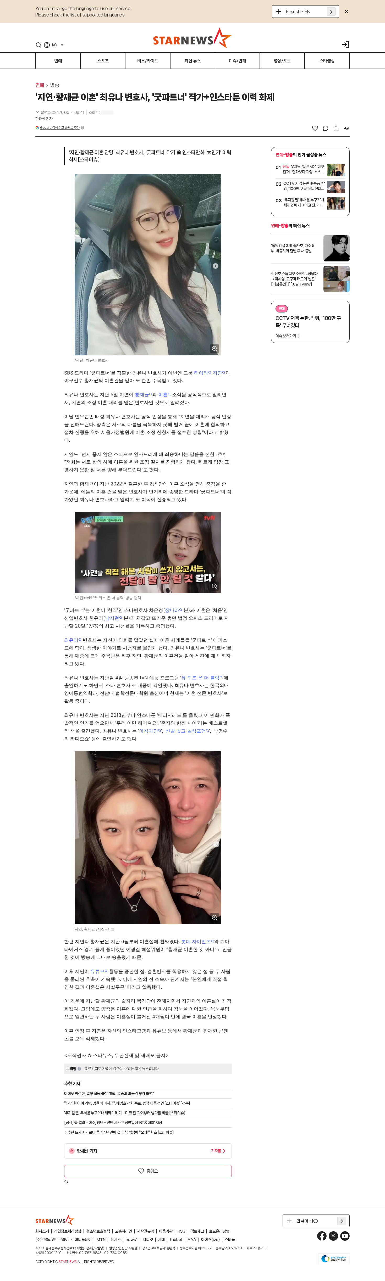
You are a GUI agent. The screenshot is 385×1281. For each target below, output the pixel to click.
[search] (38, 45)
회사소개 (42, 1231)
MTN (101, 1240)
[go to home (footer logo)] (55, 1220)
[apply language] (331, 11)
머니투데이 (83, 1240)
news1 (132, 1240)
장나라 (172, 610)
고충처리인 (123, 1231)
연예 (39, 85)
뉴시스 (116, 1240)
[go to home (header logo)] (192, 37)
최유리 (71, 640)
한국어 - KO (307, 1220)
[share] (336, 128)
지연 (217, 373)
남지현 (112, 618)
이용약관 (166, 1231)
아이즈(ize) (210, 1240)
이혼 (163, 394)
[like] (315, 128)
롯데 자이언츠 (196, 941)
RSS (181, 1231)
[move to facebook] (322, 1236)
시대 (161, 1240)
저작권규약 (145, 1231)
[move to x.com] (333, 1236)
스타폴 (230, 1240)
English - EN (298, 11)
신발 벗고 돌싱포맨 (186, 731)
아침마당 (148, 731)
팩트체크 (197, 1231)
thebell (176, 1240)
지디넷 (148, 1240)
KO (54, 45)
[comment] (325, 128)
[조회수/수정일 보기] (59, 112)
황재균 (142, 394)
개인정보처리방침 (67, 1231)
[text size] (346, 128)
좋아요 (152, 1171)
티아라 (201, 373)
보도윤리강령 (219, 1231)
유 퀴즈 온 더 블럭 (200, 677)
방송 (54, 85)
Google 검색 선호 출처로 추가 (59, 127)
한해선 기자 (44, 119)
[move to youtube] (345, 1236)
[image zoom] (214, 348)
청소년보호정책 (98, 1231)
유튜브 (97, 971)
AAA (192, 1240)
